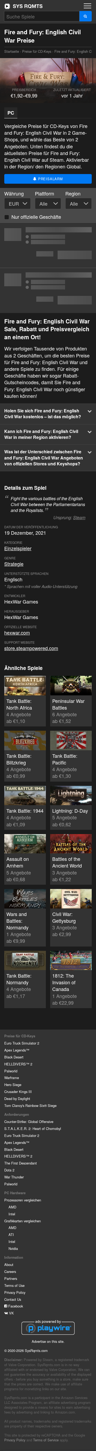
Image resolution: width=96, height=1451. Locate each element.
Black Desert (13, 1057)
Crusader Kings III (18, 1091)
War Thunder (14, 1176)
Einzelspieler (17, 548)
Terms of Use (14, 1285)
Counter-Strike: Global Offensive (28, 1121)
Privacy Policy (14, 1292)
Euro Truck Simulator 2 (21, 1043)
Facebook (15, 1306)
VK (11, 1313)
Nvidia (13, 1248)
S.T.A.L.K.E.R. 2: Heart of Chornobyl (32, 1128)
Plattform (44, 193)
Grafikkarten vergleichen (22, 1220)
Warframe (11, 1077)
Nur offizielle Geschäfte (36, 216)
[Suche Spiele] (85, 16)
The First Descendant (20, 1163)
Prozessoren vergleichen (22, 1200)
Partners (10, 1278)
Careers (10, 1271)
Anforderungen (16, 1114)
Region (73, 193)
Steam (79, 517)
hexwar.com (17, 632)
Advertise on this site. (48, 1341)
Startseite (23, 6)
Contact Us (12, 1299)
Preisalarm (50, 178)
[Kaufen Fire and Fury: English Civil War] (48, 290)
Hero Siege (12, 1084)
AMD (12, 1206)
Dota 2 (9, 1170)
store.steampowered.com (31, 648)
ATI (11, 1234)
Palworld (10, 1070)
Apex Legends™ (16, 1050)
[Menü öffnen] (87, 6)
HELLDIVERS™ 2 (18, 1063)
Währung (14, 193)
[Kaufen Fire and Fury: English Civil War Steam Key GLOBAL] (48, 245)
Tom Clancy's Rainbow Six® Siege (30, 1105)
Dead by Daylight (17, 1098)
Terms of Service (46, 1439)
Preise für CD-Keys (36, 51)
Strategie (13, 563)
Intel (12, 1213)
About (8, 1264)
